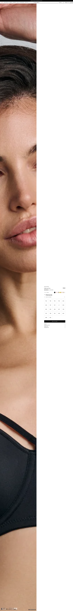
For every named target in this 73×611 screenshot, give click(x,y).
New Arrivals (6, 2)
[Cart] (72, 3)
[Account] (70, 3)
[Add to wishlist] (64, 297)
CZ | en (68, 2)
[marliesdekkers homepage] (36, 3)
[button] (2, 609)
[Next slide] (35, 307)
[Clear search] (63, 2)
